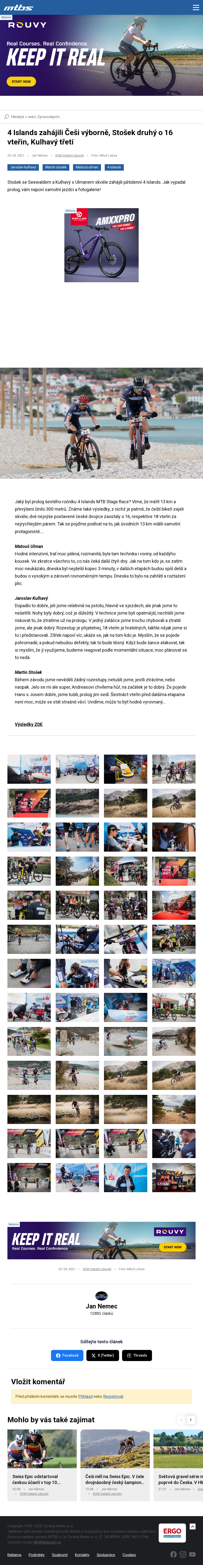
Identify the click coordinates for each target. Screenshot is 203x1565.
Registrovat (113, 1396)
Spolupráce (106, 1555)
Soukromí (60, 1555)
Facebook (70, 1355)
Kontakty (82, 1555)
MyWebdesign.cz (47, 1542)
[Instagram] (183, 1554)
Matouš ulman (87, 167)
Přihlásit (85, 1396)
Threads (140, 1355)
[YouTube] (192, 1554)
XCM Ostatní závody (69, 155)
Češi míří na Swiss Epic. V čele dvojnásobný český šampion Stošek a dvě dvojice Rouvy (114, 1479)
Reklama (14, 1555)
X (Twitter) (106, 1355)
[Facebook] (173, 1554)
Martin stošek (56, 167)
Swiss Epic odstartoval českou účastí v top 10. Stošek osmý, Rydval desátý (40, 1479)
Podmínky (37, 1555)
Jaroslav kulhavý (23, 167)
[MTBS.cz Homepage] (18, 7)
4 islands (114, 167)
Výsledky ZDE (29, 724)
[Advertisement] (101, 329)
